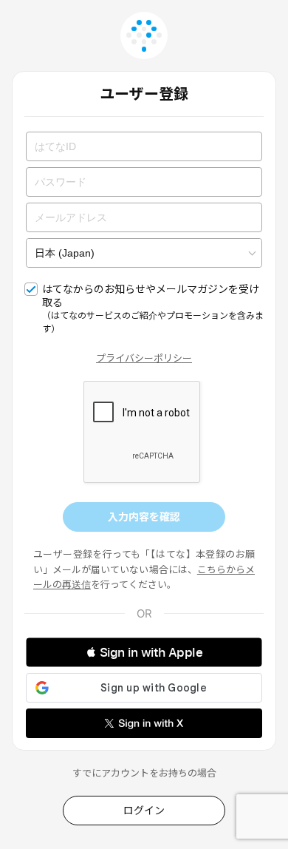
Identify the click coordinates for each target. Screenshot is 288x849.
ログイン (144, 810)
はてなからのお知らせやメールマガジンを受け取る (153, 308)
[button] (144, 652)
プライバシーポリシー (144, 358)
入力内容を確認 (144, 516)
